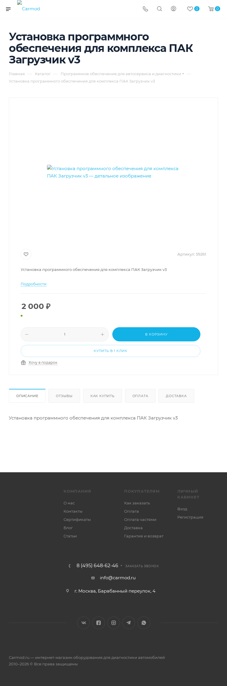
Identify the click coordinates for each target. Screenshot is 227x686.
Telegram (128, 622)
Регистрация (190, 517)
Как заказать (137, 503)
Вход (182, 508)
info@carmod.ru (118, 577)
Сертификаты (77, 519)
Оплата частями (140, 519)
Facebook (98, 622)
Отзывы (64, 396)
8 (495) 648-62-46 (97, 565)
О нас (69, 503)
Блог (68, 527)
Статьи (70, 536)
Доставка (176, 396)
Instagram (113, 622)
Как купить (102, 396)
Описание (27, 396)
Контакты (73, 511)
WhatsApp (143, 622)
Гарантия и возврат (143, 536)
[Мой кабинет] (173, 9)
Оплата (140, 396)
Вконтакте (83, 622)
